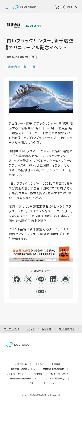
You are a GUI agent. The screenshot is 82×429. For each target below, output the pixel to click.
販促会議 (46, 328)
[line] (41, 279)
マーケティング (11, 328)
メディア (31, 328)
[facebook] (16, 279)
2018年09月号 (33, 25)
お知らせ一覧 (23, 364)
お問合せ (33, 383)
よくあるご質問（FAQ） (57, 378)
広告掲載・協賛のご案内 (55, 368)
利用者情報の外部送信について (25, 378)
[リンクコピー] (41, 291)
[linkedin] (53, 279)
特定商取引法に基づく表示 (25, 368)
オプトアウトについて (61, 373)
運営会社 (41, 364)
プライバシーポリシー (18, 373)
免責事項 (58, 364)
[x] (29, 279)
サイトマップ (49, 383)
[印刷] (65, 279)
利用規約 (40, 373)
